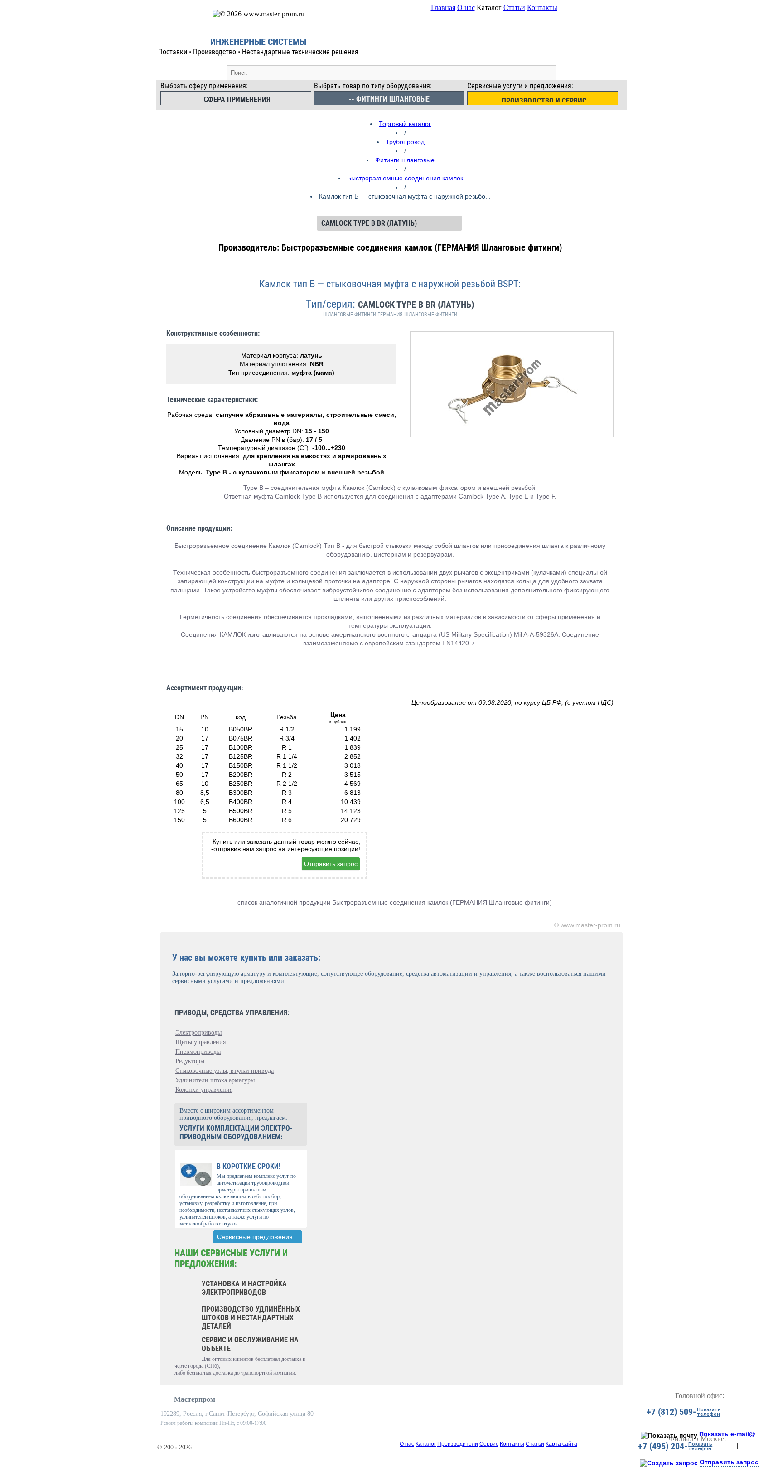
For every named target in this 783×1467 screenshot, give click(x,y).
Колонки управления (203, 1089)
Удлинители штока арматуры (215, 1080)
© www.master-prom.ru (587, 925)
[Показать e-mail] (669, 1435)
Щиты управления (200, 1042)
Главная (443, 7)
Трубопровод (405, 141)
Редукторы (189, 1061)
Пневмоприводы (198, 1051)
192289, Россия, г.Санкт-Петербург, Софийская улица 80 (237, 1413)
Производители (457, 1444)
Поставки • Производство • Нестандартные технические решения (258, 52)
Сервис (488, 1444)
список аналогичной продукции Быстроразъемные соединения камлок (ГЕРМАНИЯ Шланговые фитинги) (394, 902)
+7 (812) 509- (671, 1411)
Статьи (514, 7)
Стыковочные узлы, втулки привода (224, 1070)
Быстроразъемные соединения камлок (405, 178)
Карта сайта (561, 1444)
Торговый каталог (405, 123)
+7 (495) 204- (662, 1446)
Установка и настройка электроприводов (244, 1288)
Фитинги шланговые (405, 160)
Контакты (542, 7)
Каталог (426, 1444)
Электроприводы (198, 1032)
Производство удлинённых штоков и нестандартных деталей (251, 1318)
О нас (466, 7)
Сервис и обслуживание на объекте (250, 1344)
